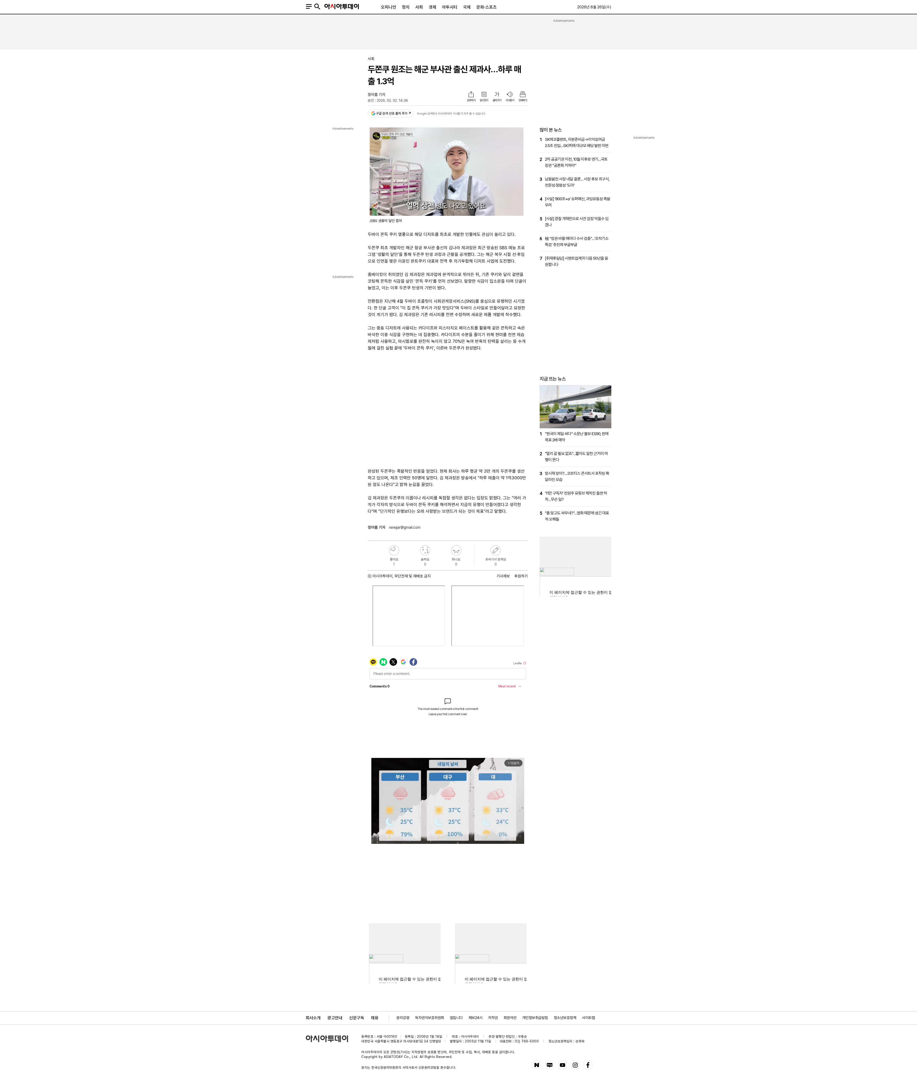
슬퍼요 (425, 550)
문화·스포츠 (486, 7)
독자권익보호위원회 (429, 1017)
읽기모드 (484, 100)
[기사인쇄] (523, 94)
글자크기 (497, 100)
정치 (406, 7)
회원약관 (510, 1017)
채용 (374, 1017)
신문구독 (356, 1017)
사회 (419, 7)
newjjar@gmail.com (405, 527)
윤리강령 (402, 1017)
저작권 (493, 1017)
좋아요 (394, 550)
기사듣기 (510, 100)
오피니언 (388, 7)
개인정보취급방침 (535, 1017)
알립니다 (456, 1017)
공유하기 (471, 100)
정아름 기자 (376, 94)
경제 (432, 7)
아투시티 (449, 7)
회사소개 (313, 1017)
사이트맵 (588, 1017)
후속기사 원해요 (495, 550)
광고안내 (334, 1017)
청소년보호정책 (565, 1017)
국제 (467, 7)
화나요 (456, 550)
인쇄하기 (522, 100)
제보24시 (476, 1017)
